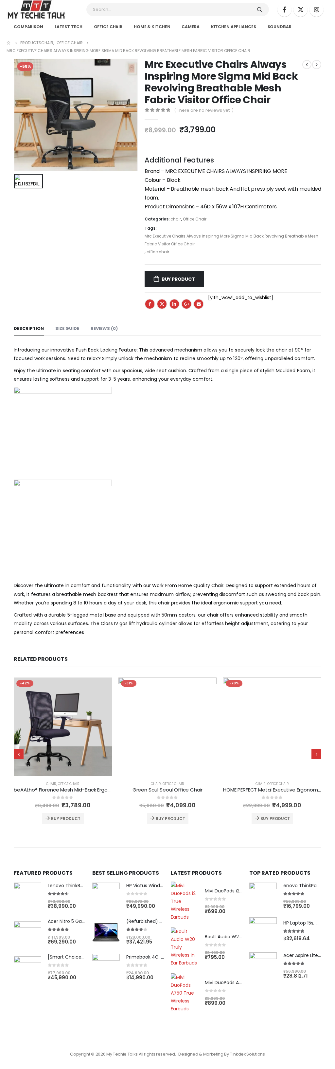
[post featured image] (63, 727)
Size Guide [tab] (67, 328)
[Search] (260, 9)
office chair (108, 26)
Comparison (28, 26)
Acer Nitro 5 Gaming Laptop (79, 921)
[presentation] (19, 754)
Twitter (162, 304)
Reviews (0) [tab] (104, 328)
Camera (190, 26)
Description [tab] (29, 328)
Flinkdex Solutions (247, 1054)
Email (198, 304)
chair (175, 219)
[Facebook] (284, 10)
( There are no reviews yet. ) (204, 110)
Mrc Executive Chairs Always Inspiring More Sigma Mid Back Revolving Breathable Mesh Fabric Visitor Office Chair (231, 240)
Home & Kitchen (152, 26)
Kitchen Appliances (233, 26)
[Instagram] (316, 10)
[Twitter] (300, 10)
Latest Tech (68, 26)
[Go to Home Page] (9, 43)
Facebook (150, 304)
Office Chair (194, 219)
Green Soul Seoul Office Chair (167, 789)
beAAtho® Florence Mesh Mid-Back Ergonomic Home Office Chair (91, 789)
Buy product (178, 279)
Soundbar (279, 26)
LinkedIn (174, 304)
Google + (186, 304)
